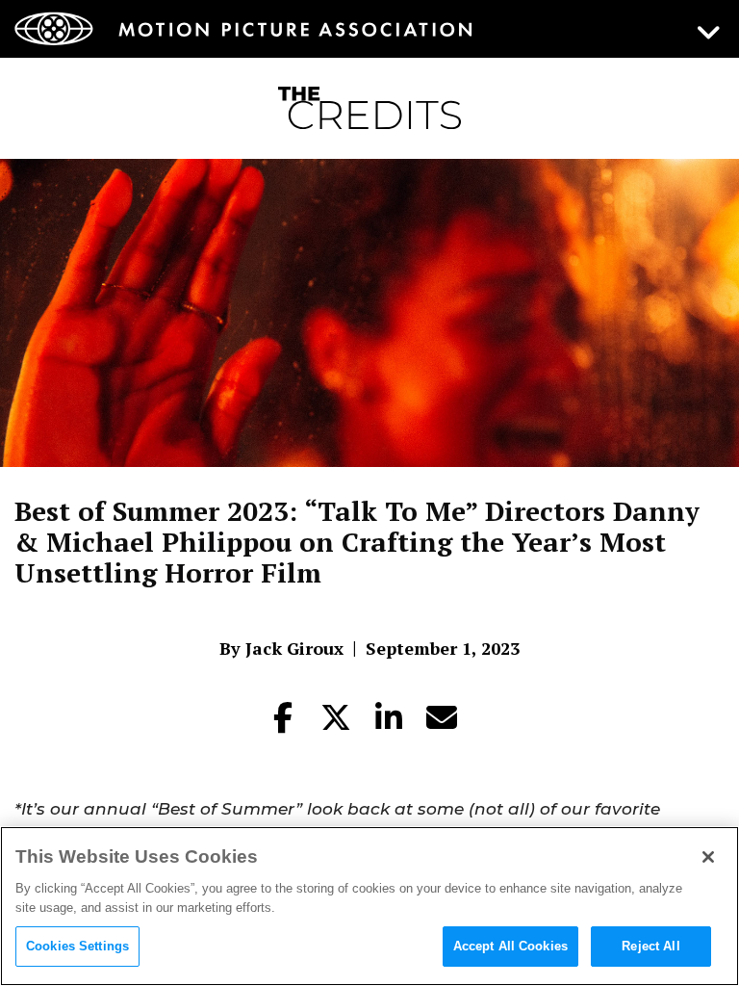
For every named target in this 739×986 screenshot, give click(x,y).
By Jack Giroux (281, 648)
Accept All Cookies (510, 946)
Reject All (650, 946)
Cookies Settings (77, 946)
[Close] (708, 857)
